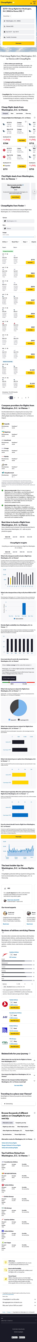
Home (4, 1312)
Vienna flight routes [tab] (20, 1134)
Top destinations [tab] (7, 1134)
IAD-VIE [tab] (15, 537)
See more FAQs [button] (18, 1085)
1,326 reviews (13, 1044)
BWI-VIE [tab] (22, 537)
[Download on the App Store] (21, 1337)
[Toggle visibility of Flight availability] (18, 618)
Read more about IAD (13, 900)
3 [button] (18, 398)
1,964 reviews (13, 1018)
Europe (8, 1312)
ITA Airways (12, 1038)
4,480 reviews (13, 1005)
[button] (23, 11)
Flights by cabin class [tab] (8, 1126)
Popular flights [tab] (29, 1130)
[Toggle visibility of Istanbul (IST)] (12, 720)
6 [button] (25, 398)
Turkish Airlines (13, 1000)
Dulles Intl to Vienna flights (9, 1143)
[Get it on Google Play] (14, 1337)
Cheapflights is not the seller (11, 1299)
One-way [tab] (28, 113)
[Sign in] (31, 3)
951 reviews (12, 957)
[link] (15, 197)
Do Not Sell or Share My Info (18, 1329)
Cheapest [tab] (5, 113)
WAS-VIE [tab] (7, 537)
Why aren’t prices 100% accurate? (12, 1305)
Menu (34, 1)
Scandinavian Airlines (15, 1013)
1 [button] (11, 398)
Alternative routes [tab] (8, 1122)
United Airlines (13, 1025)
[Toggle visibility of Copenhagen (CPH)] (23, 720)
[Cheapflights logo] (6, 2)
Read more (6, 924)
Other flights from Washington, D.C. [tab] (12, 1130)
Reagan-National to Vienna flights (11, 1145)
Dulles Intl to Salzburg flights (10, 1147)
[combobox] (7, 16)
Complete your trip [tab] (21, 1122)
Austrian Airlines (14, 952)
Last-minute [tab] (19, 113)
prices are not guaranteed (8, 1294)
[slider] (35, 237)
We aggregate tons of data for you (12, 1302)
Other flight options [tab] (22, 1126)
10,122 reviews (13, 1031)
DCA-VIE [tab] (29, 537)
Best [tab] (12, 113)
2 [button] (14, 398)
